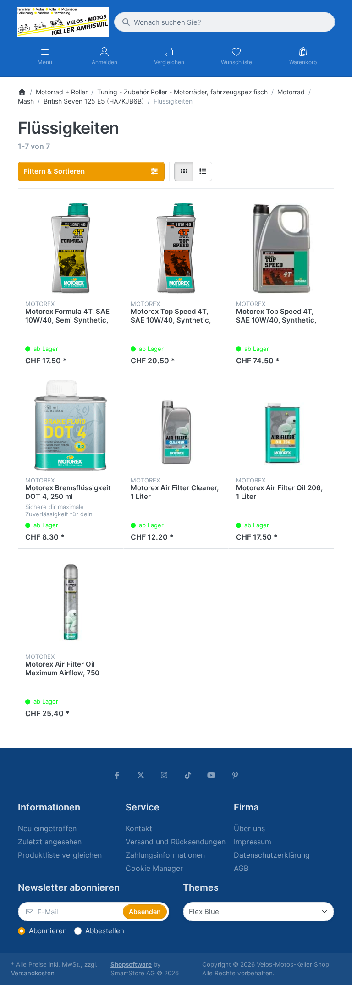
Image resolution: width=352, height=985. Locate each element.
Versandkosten (33, 973)
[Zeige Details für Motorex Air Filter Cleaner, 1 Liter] (176, 425)
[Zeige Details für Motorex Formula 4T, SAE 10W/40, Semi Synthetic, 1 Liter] (70, 248)
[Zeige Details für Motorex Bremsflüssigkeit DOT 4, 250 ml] (70, 425)
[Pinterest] (235, 775)
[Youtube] (212, 775)
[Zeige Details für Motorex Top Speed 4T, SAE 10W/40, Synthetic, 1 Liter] (176, 248)
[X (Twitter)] (141, 775)
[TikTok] (188, 775)
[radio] (183, 171)
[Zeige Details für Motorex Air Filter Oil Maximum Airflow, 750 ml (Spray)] (70, 601)
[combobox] (224, 22)
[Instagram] (164, 775)
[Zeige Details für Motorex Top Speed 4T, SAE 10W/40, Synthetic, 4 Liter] (281, 248)
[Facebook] (117, 775)
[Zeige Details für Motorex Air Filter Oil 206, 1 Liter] (281, 425)
